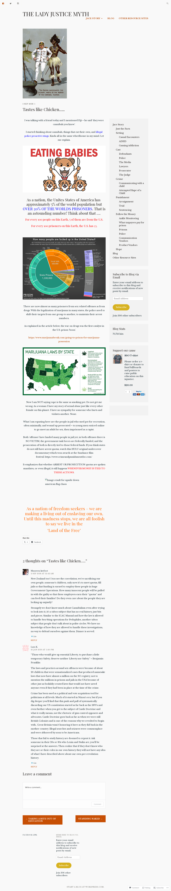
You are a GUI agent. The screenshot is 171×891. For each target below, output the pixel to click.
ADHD (122, 141)
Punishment (122, 197)
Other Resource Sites (133, 18)
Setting (120, 133)
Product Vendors (128, 245)
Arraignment (126, 201)
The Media (125, 162)
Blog (110, 18)
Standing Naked (89, 819)
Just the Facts (123, 129)
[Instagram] (18, 3)
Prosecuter (125, 170)
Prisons (123, 229)
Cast (118, 149)
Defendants (125, 154)
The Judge (124, 175)
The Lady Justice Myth (56, 14)
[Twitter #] (10, 3)
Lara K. (34, 647)
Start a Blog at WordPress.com (85, 887)
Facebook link (30, 835)
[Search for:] (167, 3)
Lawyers (123, 166)
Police (122, 158)
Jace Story (93, 18)
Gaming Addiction (129, 145)
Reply (34, 640)
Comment (97, 804)
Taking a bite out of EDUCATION (42, 820)
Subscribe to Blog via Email (126, 275)
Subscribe (121, 307)
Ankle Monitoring (129, 218)
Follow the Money (126, 214)
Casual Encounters (129, 137)
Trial (121, 206)
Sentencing (125, 210)
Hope (119, 249)
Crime (119, 179)
